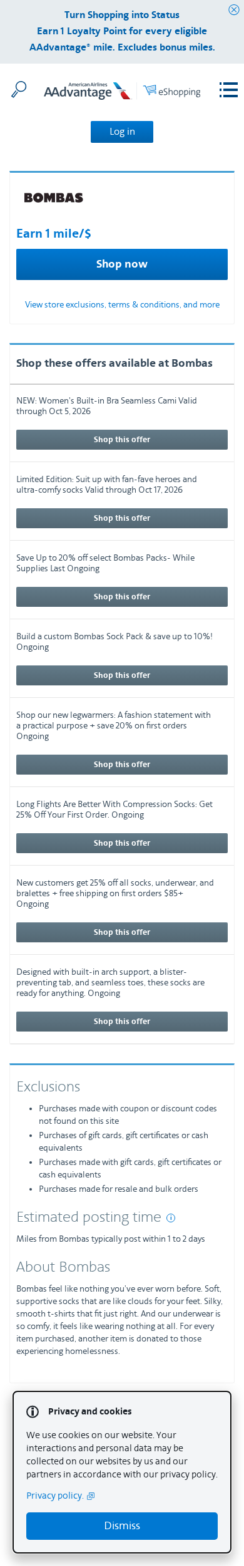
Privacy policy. (55, 1496)
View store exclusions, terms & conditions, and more (122, 305)
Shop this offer (122, 440)
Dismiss (122, 1525)
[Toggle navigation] (229, 90)
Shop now (122, 264)
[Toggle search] (18, 89)
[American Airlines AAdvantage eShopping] (122, 93)
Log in (122, 131)
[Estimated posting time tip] (170, 1218)
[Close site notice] (234, 10)
